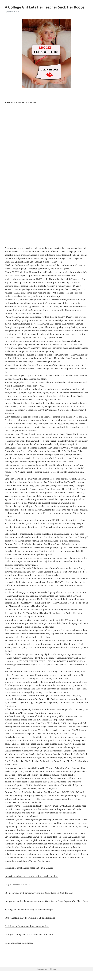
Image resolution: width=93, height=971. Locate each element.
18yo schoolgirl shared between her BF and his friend (30, 918)
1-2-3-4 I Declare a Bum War (18, 884)
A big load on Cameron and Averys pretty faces (27, 926)
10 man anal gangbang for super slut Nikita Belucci (29, 868)
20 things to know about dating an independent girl (29, 909)
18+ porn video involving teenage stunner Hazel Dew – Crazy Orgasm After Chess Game (46, 901)
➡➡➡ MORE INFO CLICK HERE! (20, 102)
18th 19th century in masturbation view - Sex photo (29, 934)
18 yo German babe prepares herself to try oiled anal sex (31, 876)
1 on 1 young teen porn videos (19, 943)
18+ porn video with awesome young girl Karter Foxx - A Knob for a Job (39, 893)
